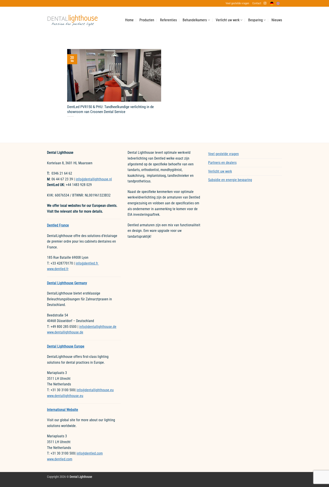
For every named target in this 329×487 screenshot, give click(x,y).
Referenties (168, 20)
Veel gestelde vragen (237, 3)
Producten (146, 20)
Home (129, 20)
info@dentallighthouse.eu (95, 390)
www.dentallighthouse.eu (65, 396)
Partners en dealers (222, 162)
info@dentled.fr (87, 263)
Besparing (255, 20)
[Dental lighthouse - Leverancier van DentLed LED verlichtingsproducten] (72, 20)
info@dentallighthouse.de (97, 327)
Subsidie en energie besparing (230, 180)
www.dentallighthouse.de (65, 332)
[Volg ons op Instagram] (265, 3)
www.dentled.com (59, 459)
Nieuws (276, 20)
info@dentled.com (90, 453)
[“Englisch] (279, 3)
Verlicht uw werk (227, 20)
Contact (256, 3)
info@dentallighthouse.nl (94, 179)
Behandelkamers (195, 20)
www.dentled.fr (57, 269)
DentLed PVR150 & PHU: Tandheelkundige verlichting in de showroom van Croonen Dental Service (110, 109)
